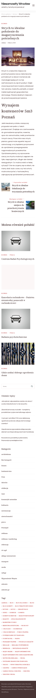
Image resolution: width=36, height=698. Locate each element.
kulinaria (4, 505)
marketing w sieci (9, 622)
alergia (4, 603)
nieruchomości (7, 516)
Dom (3, 477)
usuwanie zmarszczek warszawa (15, 661)
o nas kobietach (9, 632)
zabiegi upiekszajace (19, 668)
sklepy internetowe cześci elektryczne (18, 655)
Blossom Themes (17, 689)
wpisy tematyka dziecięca (20, 664)
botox (13, 609)
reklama (4, 533)
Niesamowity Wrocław (15, 3)
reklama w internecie (20, 645)
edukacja (4, 488)
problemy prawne (9, 642)
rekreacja (4, 545)
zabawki (6, 668)
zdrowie (4, 584)
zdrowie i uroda (9, 674)
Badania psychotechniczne (14, 337)
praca (12, 255)
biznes (4, 23)
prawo (17, 638)
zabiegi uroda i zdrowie (12, 671)
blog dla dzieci (21, 603)
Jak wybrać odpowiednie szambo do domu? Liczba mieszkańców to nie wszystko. (16, 402)
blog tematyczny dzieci (24, 606)
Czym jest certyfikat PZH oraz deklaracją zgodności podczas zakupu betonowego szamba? (16, 420)
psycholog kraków (26, 642)
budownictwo (6, 471)
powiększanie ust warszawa (13, 635)
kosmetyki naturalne (9, 499)
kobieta (21, 612)
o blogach (7, 629)
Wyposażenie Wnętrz (9, 578)
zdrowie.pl (5, 590)
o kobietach (17, 629)
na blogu (24, 625)
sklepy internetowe (8, 556)
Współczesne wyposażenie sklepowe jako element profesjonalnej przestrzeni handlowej (17, 430)
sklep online (7, 651)
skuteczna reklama (10, 658)
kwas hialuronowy (18, 619)
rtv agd (4, 550)
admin (3, 43)
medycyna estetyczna (11, 625)
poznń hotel (7, 638)
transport (4, 561)
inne (3, 494)
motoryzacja (6, 511)
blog (12, 603)
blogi (32, 603)
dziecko (4, 482)
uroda (3, 567)
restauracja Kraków (20, 648)
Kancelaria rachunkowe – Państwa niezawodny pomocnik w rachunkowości (17, 300)
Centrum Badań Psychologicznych (17, 259)
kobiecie (13, 612)
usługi (3, 573)
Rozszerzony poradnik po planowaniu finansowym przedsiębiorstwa (14, 439)
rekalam (6, 645)
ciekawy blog (23, 609)
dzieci (5, 612)
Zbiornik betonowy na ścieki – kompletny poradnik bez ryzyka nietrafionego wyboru (16, 411)
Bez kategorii (6, 460)
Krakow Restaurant (26, 616)
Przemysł (4, 528)
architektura (6, 454)
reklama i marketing (9, 539)
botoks (5, 609)
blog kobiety (8, 606)
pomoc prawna (22, 632)
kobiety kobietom (9, 616)
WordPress (4, 692)
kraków (6, 619)
